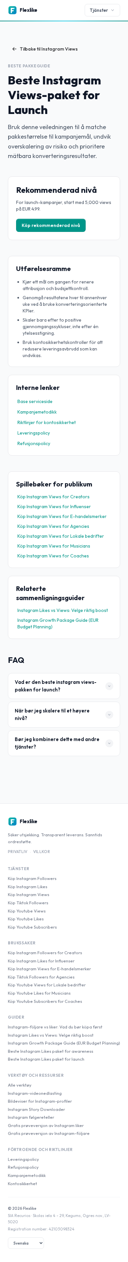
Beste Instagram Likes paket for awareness (50, 1051)
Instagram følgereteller (31, 1117)
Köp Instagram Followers (32, 878)
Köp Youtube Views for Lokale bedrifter (47, 984)
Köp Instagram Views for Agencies (53, 526)
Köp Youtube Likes (26, 918)
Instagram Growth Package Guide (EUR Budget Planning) (57, 623)
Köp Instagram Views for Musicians (53, 546)
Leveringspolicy (33, 433)
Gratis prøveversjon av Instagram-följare (49, 1133)
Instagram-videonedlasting (35, 1093)
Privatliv (18, 851)
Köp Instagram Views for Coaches (53, 556)
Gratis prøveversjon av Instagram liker (46, 1125)
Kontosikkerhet (22, 1183)
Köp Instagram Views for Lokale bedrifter (60, 536)
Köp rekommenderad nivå (51, 225)
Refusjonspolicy (33, 443)
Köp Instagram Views (28, 894)
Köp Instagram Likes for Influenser (41, 960)
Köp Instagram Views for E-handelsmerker (62, 516)
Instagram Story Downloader (36, 1109)
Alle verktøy (20, 1085)
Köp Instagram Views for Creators (53, 497)
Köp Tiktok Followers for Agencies (41, 977)
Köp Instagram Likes (27, 886)
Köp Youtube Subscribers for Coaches (45, 1001)
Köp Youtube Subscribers (32, 927)
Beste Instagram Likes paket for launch (46, 1059)
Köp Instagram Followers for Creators (45, 952)
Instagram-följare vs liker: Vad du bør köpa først (55, 1026)
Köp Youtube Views (27, 910)
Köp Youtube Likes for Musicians (39, 993)
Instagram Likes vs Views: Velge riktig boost (62, 610)
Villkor (41, 851)
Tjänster (99, 10)
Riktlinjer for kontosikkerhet (46, 422)
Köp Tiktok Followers (28, 902)
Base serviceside (35, 401)
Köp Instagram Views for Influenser (54, 506)
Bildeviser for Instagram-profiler (40, 1101)
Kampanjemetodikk (37, 412)
